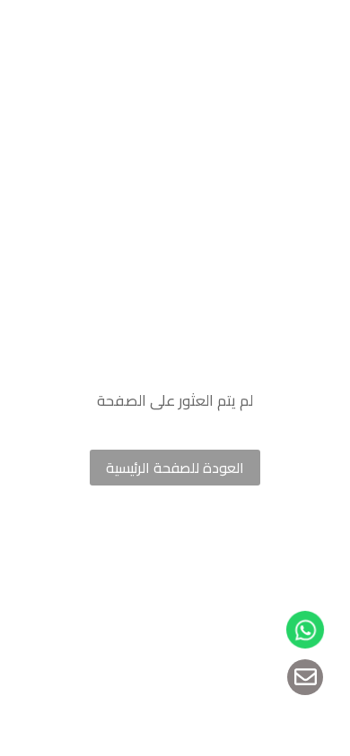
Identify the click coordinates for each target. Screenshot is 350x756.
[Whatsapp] (304, 629)
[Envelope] (305, 677)
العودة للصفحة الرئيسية (175, 467)
